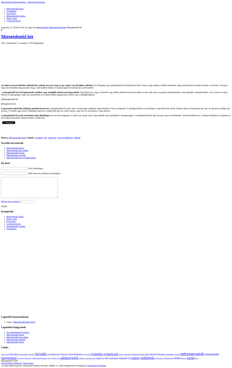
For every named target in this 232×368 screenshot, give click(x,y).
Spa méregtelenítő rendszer (17, 332)
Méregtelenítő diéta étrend (24, 322)
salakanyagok (69, 358)
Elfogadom (92, 366)
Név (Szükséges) (36, 168)
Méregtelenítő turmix (15, 148)
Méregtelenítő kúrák (14, 9)
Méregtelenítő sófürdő (15, 340)
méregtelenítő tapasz (39, 358)
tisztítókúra (113, 358)
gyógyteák (86, 354)
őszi (196, 358)
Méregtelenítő (23, 2)
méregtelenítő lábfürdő (24, 358)
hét (45, 138)
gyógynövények (75, 354)
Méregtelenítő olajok (15, 342)
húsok (121, 354)
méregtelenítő (9, 358)
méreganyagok (192, 353)
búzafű (7, 354)
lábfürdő (153, 354)
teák (106, 358)
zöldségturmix (159, 358)
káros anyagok (138, 354)
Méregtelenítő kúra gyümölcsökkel (21, 158)
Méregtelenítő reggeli (15, 153)
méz (49, 358)
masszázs (170, 354)
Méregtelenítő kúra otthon (17, 150)
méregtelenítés (211, 354)
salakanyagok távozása (87, 358)
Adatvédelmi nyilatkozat (11, 363)
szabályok (52, 138)
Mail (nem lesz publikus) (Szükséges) (44, 173)
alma (3, 354)
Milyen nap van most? (10, 201)
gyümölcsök (111, 354)
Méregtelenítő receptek (16, 155)
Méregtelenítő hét (17, 36)
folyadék (40, 354)
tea (103, 358)
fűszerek (64, 354)
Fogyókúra (11, 14)
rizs (58, 358)
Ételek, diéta (11, 18)
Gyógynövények (13, 21)
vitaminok (123, 358)
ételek (177, 357)
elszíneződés (23, 354)
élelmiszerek (168, 358)
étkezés (183, 358)
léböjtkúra (161, 354)
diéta (16, 354)
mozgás (177, 354)
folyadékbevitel (53, 354)
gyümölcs (39, 138)
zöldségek (147, 358)
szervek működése (65, 138)
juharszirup (128, 354)
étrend (190, 358)
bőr (11, 354)
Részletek (102, 366)
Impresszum (28, 363)
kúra (147, 354)
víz (129, 358)
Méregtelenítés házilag (15, 16)
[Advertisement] (50, 4)
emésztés (31, 354)
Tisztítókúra (11, 11)
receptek (54, 358)
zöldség (77, 138)
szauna (99, 358)
